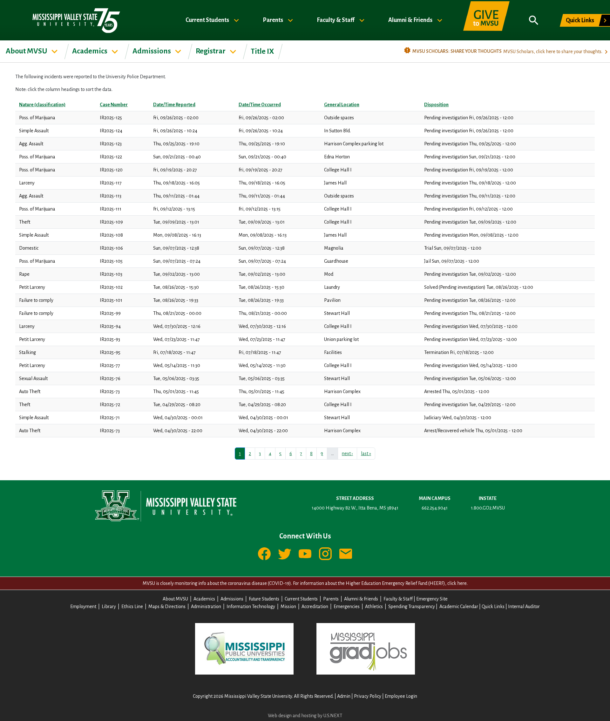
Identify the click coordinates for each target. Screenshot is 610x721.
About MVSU (27, 51)
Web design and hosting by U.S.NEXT (305, 715)
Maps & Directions (167, 606)
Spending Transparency (411, 606)
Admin (343, 696)
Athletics (374, 606)
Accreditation (315, 606)
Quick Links (580, 20)
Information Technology (251, 606)
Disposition (436, 104)
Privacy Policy (367, 696)
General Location (341, 104)
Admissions (152, 51)
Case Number (114, 104)
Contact (345, 553)
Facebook (264, 553)
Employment (83, 606)
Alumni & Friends (410, 20)
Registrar (211, 51)
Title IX (262, 51)
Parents (273, 20)
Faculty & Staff (336, 20)
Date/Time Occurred (260, 104)
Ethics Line (132, 606)
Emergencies (347, 606)
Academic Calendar (458, 606)
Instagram (325, 553)
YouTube (305, 553)
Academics (90, 51)
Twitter (284, 553)
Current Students (208, 20)
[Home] (75, 20)
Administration (206, 606)
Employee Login (401, 696)
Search (533, 20)
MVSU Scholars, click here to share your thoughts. (552, 51)
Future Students (264, 598)
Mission (288, 606)
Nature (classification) (42, 104)
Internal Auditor (524, 606)
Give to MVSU (486, 20)
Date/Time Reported (174, 104)
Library (109, 606)
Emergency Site (432, 598)
